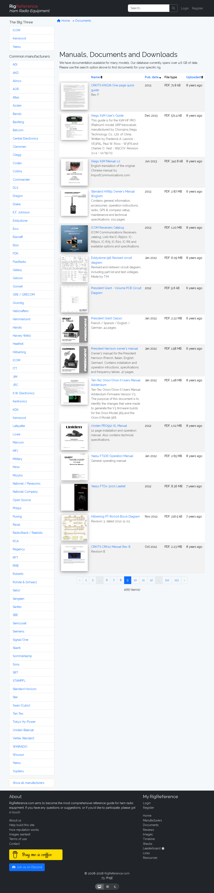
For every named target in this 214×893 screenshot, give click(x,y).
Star (15, 697)
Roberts (18, 574)
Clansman (19, 146)
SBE (15, 615)
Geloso (18, 278)
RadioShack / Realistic (28, 532)
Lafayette (19, 426)
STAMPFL (19, 680)
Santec (17, 606)
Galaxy (17, 270)
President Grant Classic (106, 318)
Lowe (16, 434)
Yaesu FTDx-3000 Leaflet (108, 486)
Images (148, 834)
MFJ (15, 450)
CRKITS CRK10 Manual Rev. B (110, 546)
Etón (16, 245)
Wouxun (18, 754)
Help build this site (21, 825)
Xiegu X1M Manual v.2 (105, 161)
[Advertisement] (132, 36)
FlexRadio (19, 261)
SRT (15, 672)
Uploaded (193, 77)
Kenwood (19, 38)
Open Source (22, 500)
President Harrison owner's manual (114, 348)
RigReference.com (117, 873)
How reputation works (24, 829)
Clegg (17, 154)
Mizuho (18, 475)
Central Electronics (25, 138)
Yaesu (17, 46)
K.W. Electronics (23, 393)
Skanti (16, 648)
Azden (17, 105)
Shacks (147, 843)
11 (143, 580)
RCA (16, 541)
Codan (17, 163)
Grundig (18, 303)
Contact (14, 843)
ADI (15, 64)
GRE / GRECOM (24, 294)
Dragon (18, 196)
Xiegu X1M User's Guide (107, 115)
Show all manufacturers (28, 783)
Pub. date (152, 77)
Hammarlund (21, 319)
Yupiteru (18, 771)
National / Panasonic (27, 483)
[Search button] (173, 8)
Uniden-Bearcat (23, 730)
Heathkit (18, 343)
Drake (16, 204)
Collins (17, 171)
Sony (16, 664)
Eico (16, 228)
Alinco (17, 81)
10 (135, 580)
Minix (16, 467)
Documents (83, 20)
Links (146, 853)
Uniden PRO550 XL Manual (109, 425)
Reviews (148, 829)
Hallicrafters (21, 311)
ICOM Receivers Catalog (107, 227)
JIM (15, 376)
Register (197, 8)
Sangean (18, 598)
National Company (25, 491)
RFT (15, 557)
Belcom (18, 130)
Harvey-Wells (22, 335)
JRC (15, 385)
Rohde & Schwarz (25, 582)
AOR (16, 89)
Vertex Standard (23, 738)
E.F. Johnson (21, 212)
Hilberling (19, 352)
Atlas (16, 97)
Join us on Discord (29, 867)
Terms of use (18, 839)
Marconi (18, 442)
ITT (15, 368)
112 (167, 580)
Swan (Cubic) (21, 705)
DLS (15, 187)
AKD (16, 72)
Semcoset (19, 623)
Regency (19, 549)
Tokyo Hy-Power (24, 721)
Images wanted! (19, 834)
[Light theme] (108, 886)
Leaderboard (152, 848)
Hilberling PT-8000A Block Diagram (115, 516)
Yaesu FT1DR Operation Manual (112, 456)
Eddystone (20, 220)
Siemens (18, 631)
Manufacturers (152, 820)
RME (16, 565)
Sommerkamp (22, 656)
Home (65, 20)
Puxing (17, 516)
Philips (17, 508)
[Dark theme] (115, 886)
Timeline (149, 839)
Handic (17, 327)
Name (95, 77)
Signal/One (20, 639)
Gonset (18, 286)
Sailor (16, 590)
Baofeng (18, 122)
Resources (150, 857)
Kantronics (20, 401)
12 (151, 580)
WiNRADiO (20, 746)
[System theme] (99, 886)
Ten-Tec (18, 713)
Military (17, 459)
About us (15, 820)
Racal (16, 524)
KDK (16, 409)
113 (177, 580)
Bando (17, 114)
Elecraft (18, 237)
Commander (21, 179)
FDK (15, 253)
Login (185, 8)
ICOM (16, 30)
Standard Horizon (24, 689)
